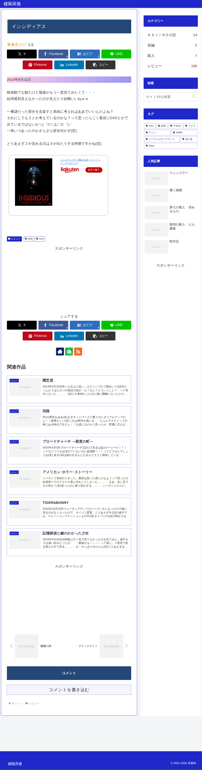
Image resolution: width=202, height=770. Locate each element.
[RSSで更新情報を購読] (78, 351)
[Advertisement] (69, 279)
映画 (30, 238)
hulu (41, 238)
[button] (100, 64)
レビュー (16, 238)
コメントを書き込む (69, 689)
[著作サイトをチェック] (60, 351)
